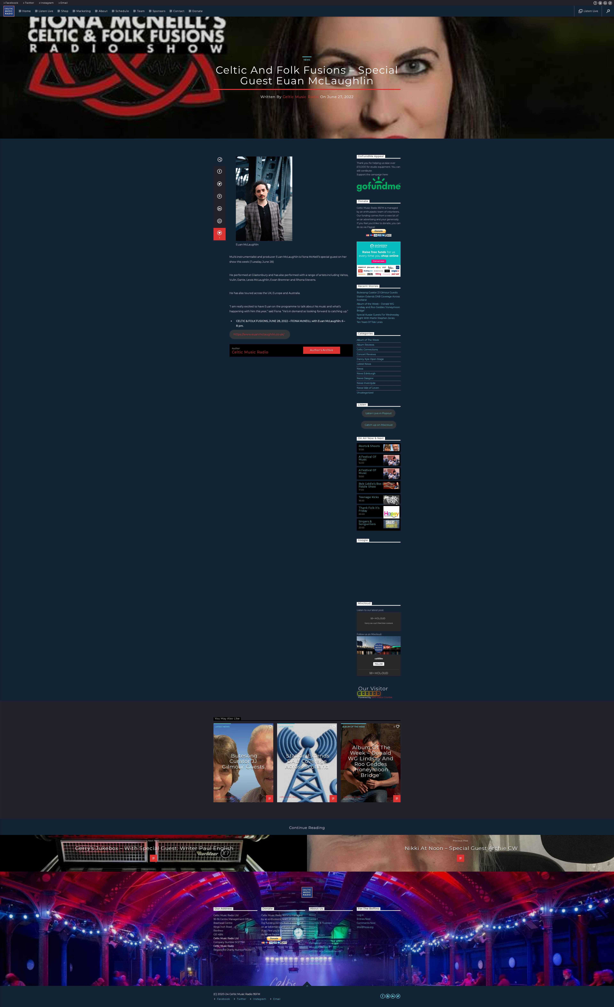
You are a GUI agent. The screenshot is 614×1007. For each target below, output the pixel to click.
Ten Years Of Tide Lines (369, 322)
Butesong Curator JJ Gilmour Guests (377, 292)
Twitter (29, 2)
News (307, 59)
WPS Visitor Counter (381, 697)
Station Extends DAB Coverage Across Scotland (307, 761)
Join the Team (317, 935)
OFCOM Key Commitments (324, 951)
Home (26, 11)
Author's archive (321, 350)
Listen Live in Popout (379, 413)
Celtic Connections (367, 349)
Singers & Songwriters (367, 523)
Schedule (122, 11)
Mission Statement (319, 947)
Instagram (47, 2)
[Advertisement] (381, 569)
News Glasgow (365, 378)
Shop (64, 11)
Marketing (83, 11)
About (103, 11)
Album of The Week (368, 340)
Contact (179, 11)
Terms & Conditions (320, 955)
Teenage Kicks (369, 497)
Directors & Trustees (320, 923)
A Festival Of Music (367, 458)
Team (141, 11)
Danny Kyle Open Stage (370, 359)
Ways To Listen (317, 959)
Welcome (314, 963)
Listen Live (46, 11)
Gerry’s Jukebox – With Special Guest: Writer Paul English (154, 848)
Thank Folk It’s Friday (369, 509)
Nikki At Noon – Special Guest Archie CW (461, 848)
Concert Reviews (366, 354)
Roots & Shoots (369, 446)
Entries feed (363, 919)
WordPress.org (365, 927)
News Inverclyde (366, 383)
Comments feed (366, 923)
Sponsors (159, 11)
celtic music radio (301, 97)
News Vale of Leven (368, 387)
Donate (197, 11)
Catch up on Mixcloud (379, 424)
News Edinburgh (366, 373)
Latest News (364, 363)
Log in (360, 915)
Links (312, 939)
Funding (313, 931)
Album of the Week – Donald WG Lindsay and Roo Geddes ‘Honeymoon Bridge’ (378, 307)
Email (64, 2)
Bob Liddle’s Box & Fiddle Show (371, 485)
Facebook (11, 2)
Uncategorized (365, 392)
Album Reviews (365, 344)
